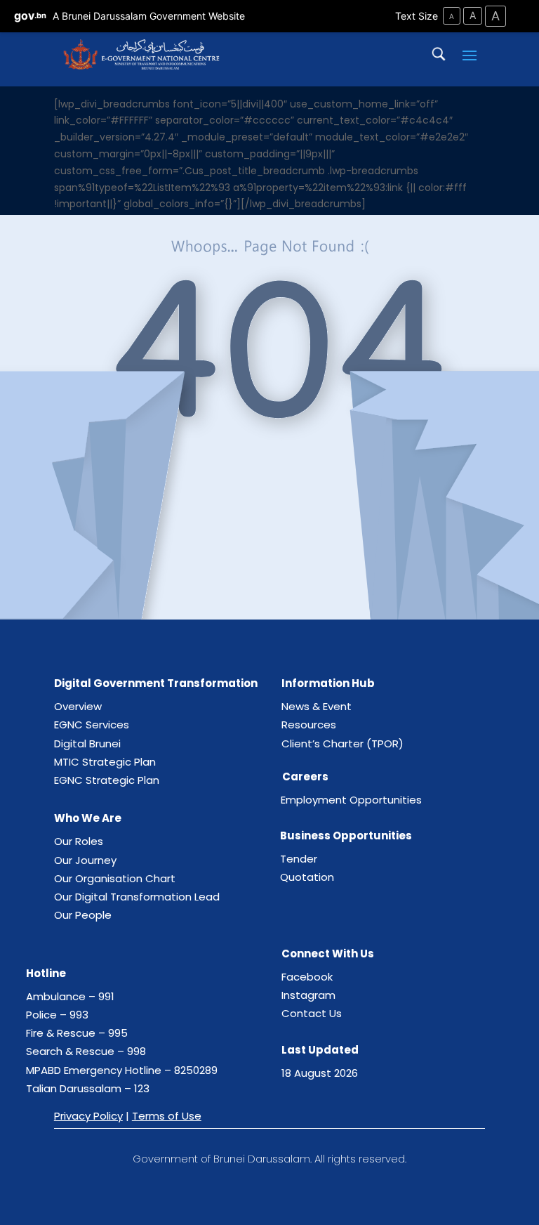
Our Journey (85, 860)
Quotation (307, 877)
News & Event (316, 706)
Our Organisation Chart (114, 878)
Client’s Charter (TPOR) (342, 743)
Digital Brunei (87, 743)
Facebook (307, 976)
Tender (298, 858)
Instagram (308, 995)
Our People (83, 915)
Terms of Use (166, 1115)
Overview (78, 706)
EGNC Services (91, 724)
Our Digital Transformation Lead (137, 896)
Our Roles (78, 841)
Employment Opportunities (351, 799)
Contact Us (311, 1013)
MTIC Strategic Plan (105, 761)
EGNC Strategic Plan (106, 780)
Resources (308, 724)
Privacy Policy (88, 1115)
